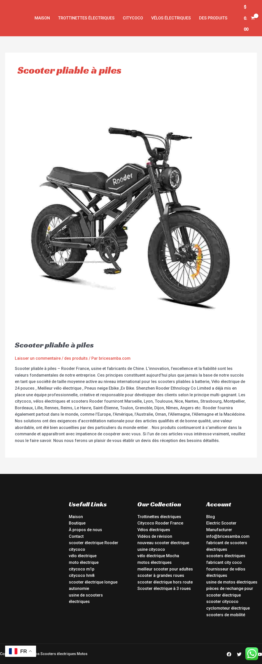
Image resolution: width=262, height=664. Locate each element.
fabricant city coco (224, 562)
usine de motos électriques (231, 582)
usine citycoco (151, 549)
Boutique (77, 523)
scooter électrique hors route (165, 582)
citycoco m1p (81, 569)
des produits (213, 18)
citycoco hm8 (81, 575)
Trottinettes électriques (86, 18)
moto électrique (84, 562)
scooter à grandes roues (160, 575)
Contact (76, 536)
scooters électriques (225, 555)
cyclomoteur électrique (228, 608)
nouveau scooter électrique (163, 542)
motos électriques (154, 562)
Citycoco (133, 18)
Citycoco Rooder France (160, 523)
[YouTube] (259, 654)
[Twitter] (239, 654)
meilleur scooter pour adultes (165, 569)
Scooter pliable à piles (54, 345)
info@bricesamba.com (227, 536)
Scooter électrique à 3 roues (164, 588)
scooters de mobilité (225, 614)
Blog (210, 516)
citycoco (77, 549)
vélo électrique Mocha (158, 555)
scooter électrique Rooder (93, 542)
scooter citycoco (222, 601)
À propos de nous (85, 529)
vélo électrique (82, 555)
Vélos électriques (171, 18)
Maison (42, 18)
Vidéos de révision (154, 536)
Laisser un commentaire (38, 358)
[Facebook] (229, 654)
